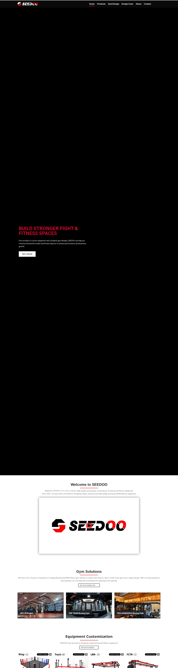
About (138, 4)
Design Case (127, 4)
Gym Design (113, 4)
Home (92, 4)
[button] (157, 4)
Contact (147, 4)
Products (101, 4)
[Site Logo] (28, 4)
